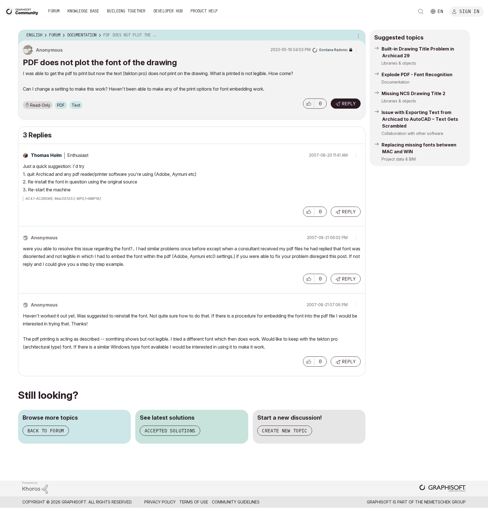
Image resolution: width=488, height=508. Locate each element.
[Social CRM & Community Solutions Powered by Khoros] (35, 487)
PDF (61, 105)
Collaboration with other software (412, 133)
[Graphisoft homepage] (442, 488)
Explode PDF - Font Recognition (417, 74)
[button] (308, 103)
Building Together (126, 11)
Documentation (395, 82)
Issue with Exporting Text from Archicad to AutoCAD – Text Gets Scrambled (420, 119)
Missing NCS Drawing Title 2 (413, 93)
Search (421, 11)
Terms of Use (193, 502)
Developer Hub (168, 11)
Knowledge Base (83, 11)
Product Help (204, 11)
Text (76, 105)
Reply (349, 103)
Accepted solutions (170, 430)
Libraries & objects (399, 63)
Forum (54, 11)
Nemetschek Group (445, 502)
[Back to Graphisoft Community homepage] (23, 10)
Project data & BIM (399, 159)
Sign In (469, 11)
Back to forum (45, 430)
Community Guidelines (236, 502)
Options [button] (357, 35)
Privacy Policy (160, 502)
